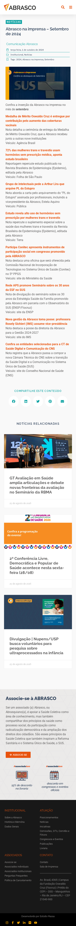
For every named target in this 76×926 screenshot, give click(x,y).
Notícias (28, 54)
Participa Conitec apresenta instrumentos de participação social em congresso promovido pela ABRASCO (35, 251)
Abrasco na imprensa (33, 59)
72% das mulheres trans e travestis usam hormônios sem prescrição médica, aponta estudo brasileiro (34, 154)
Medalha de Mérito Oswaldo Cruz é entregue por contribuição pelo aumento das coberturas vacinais (38, 121)
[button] (63, 7)
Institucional (17, 54)
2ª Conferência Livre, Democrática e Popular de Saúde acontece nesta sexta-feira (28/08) (37, 565)
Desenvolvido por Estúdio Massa (38, 916)
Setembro (49, 59)
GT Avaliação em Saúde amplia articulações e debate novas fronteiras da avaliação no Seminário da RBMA (37, 485)
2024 (18, 59)
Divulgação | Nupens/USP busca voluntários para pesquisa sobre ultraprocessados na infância (36, 646)
